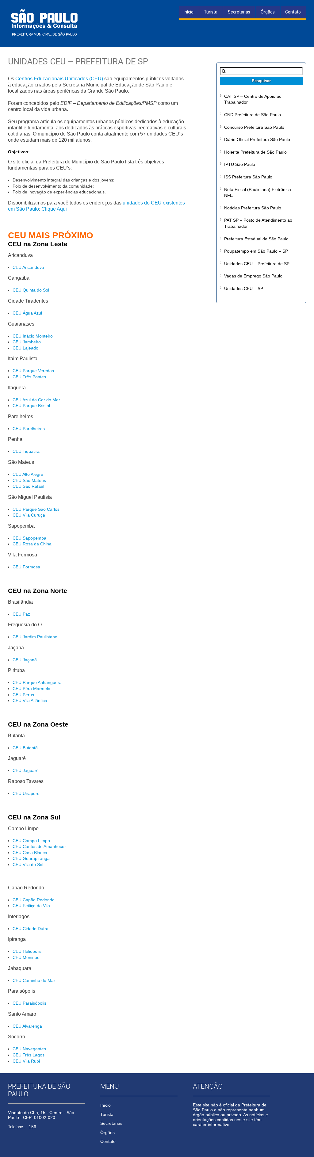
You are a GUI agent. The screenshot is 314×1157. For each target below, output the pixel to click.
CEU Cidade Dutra (30, 928)
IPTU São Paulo (239, 164)
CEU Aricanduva (28, 267)
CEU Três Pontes (29, 376)
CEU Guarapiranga (31, 858)
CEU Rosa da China (32, 543)
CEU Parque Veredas (33, 370)
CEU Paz (21, 614)
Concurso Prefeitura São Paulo (254, 127)
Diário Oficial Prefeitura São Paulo (257, 139)
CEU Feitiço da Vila (31, 905)
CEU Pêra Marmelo (31, 688)
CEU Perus (23, 694)
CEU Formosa (26, 566)
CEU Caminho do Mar (34, 980)
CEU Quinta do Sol (31, 290)
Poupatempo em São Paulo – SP (256, 251)
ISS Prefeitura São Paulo (248, 176)
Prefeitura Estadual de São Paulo (256, 238)
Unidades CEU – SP (243, 288)
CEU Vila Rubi (26, 1061)
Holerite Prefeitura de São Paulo (255, 152)
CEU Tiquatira (26, 451)
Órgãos (268, 12)
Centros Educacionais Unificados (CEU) (59, 78)
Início (188, 12)
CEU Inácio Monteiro (33, 336)
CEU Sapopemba (29, 538)
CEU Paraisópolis (29, 1003)
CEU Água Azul (27, 313)
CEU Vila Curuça (29, 515)
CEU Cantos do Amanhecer (39, 846)
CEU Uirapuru (26, 793)
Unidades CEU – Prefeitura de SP (256, 263)
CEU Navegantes (29, 1048)
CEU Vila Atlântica (30, 700)
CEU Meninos (26, 957)
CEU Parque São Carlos (36, 509)
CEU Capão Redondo (34, 899)
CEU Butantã (25, 747)
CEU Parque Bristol (31, 405)
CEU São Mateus (29, 480)
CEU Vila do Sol (28, 864)
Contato (293, 12)
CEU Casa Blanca (30, 852)
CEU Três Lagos (28, 1054)
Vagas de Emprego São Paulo (253, 275)
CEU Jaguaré (26, 770)
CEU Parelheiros (29, 428)
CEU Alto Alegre (28, 474)
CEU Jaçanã (25, 659)
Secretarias (239, 12)
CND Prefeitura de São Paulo (252, 114)
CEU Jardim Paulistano (35, 636)
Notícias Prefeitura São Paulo (252, 207)
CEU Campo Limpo (31, 840)
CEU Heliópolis (27, 951)
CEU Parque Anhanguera (37, 682)
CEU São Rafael (28, 486)
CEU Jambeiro (27, 341)
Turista (210, 12)
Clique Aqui (54, 209)
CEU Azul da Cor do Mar (36, 399)
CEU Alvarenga (27, 1026)
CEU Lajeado (25, 348)
